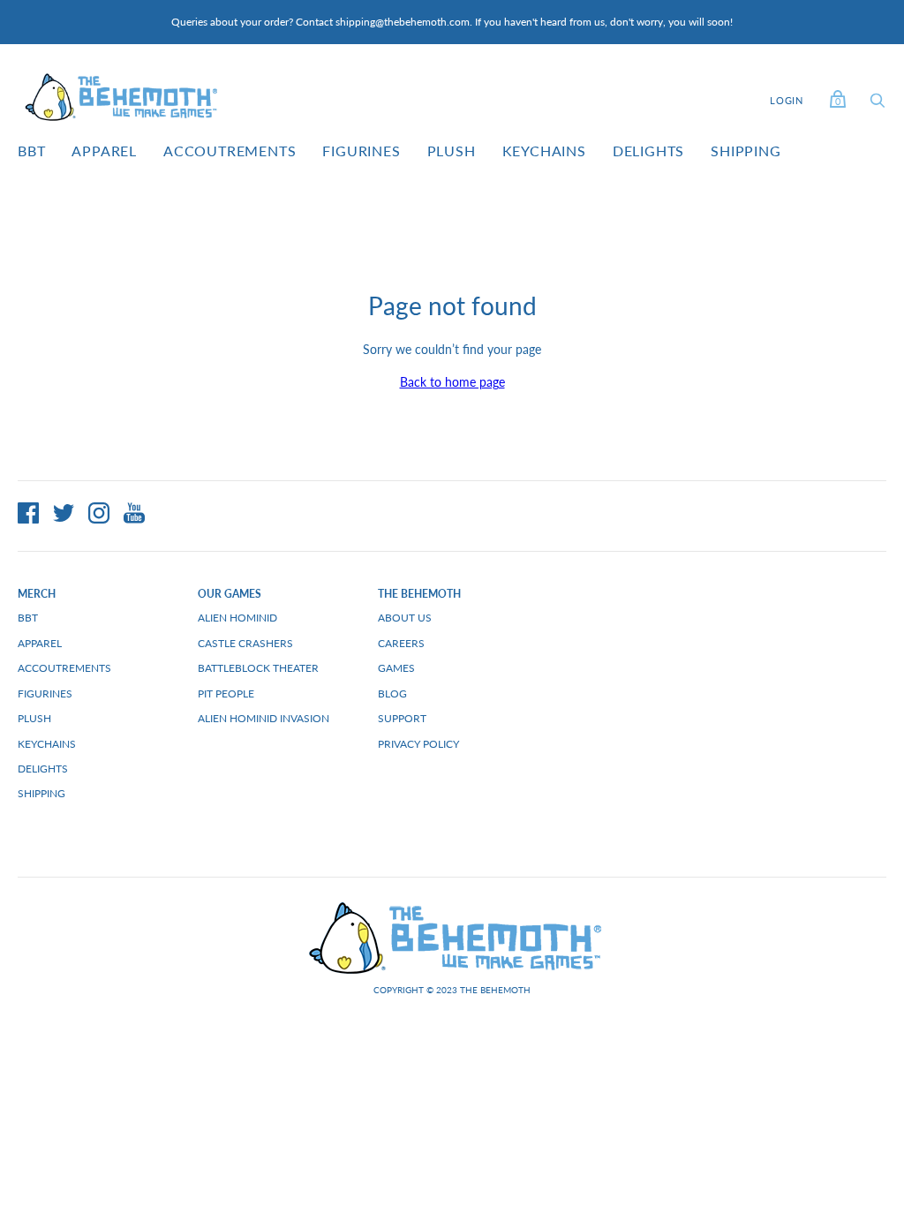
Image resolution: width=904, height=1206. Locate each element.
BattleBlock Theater (258, 668)
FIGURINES (361, 150)
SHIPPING (745, 150)
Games (396, 668)
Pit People (226, 693)
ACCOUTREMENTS (229, 150)
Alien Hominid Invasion (263, 718)
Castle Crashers (245, 643)
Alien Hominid (237, 617)
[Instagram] (98, 515)
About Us (405, 617)
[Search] (877, 104)
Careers (401, 643)
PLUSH (451, 150)
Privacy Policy (418, 743)
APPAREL (104, 150)
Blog (392, 693)
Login (786, 100)
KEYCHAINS (544, 150)
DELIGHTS (648, 150)
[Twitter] (63, 515)
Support (402, 718)
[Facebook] (28, 515)
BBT (31, 150)
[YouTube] (134, 515)
